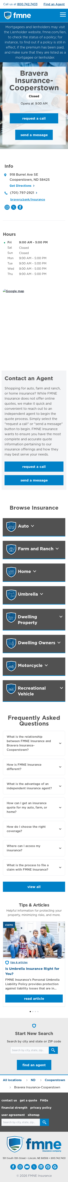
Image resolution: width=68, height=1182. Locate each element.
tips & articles (19, 962)
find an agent (34, 1065)
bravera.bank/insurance (27, 199)
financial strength (14, 1107)
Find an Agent (54, 4)
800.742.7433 (27, 4)
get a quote (28, 1100)
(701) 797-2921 (22, 193)
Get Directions (20, 185)
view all (34, 887)
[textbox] (34, 421)
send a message (34, 135)
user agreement (13, 1115)
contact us (9, 1100)
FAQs (44, 1100)
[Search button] (53, 1050)
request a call (34, 118)
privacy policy (40, 1107)
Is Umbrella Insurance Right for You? (32, 971)
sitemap (34, 1115)
